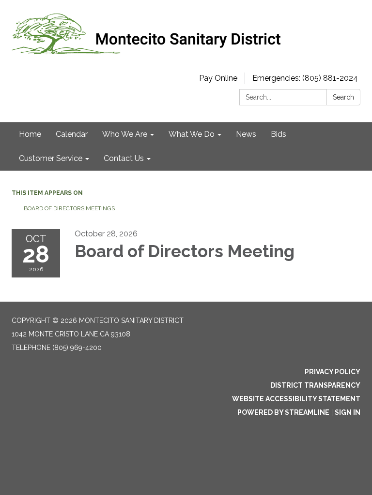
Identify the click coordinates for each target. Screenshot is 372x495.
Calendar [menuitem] (72, 134)
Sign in (347, 412)
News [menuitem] (246, 134)
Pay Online (218, 78)
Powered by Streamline (283, 412)
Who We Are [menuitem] (124, 134)
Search (343, 97)
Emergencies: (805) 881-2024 (305, 78)
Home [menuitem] (30, 134)
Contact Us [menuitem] (124, 158)
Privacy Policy (332, 372)
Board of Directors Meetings (69, 208)
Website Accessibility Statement (296, 399)
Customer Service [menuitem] (50, 158)
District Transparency (315, 385)
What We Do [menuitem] (192, 134)
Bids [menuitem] (278, 134)
